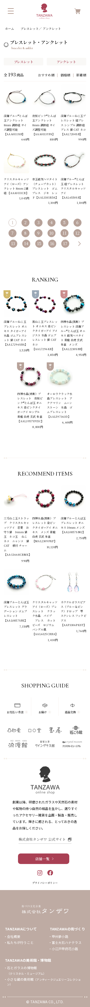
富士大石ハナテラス (67, 942)
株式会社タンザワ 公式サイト (42, 839)
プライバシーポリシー (45, 883)
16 (52, 243)
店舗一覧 (42, 858)
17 (65, 243)
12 (77, 233)
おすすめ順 (46, 75)
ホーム (9, 28)
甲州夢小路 (60, 936)
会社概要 (13, 936)
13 (13, 243)
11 (64, 233)
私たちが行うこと (20, 942)
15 (39, 243)
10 (51, 233)
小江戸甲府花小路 (65, 948)
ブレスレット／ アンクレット (40, 28)
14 (26, 243)
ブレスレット (23, 61)
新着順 (81, 75)
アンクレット (66, 61)
